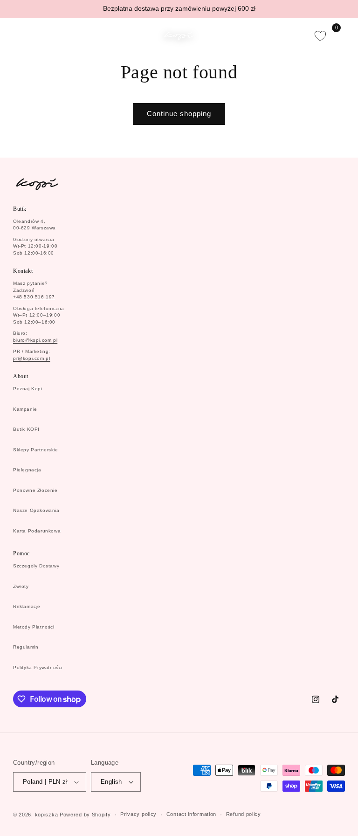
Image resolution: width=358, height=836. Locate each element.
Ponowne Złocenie (35, 490)
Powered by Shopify (85, 814)
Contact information (191, 814)
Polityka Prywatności (37, 667)
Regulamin (25, 646)
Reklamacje (27, 606)
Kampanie (25, 409)
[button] (19, 36)
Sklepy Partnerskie (35, 449)
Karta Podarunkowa (37, 530)
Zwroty (21, 586)
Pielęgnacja (27, 469)
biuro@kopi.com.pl (35, 340)
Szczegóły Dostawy (36, 565)
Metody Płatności (34, 626)
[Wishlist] (320, 36)
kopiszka (46, 814)
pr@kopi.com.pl (31, 358)
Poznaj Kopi (27, 388)
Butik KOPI (26, 429)
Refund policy (243, 814)
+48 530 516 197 (34, 296)
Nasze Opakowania (36, 510)
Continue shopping (179, 113)
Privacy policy (138, 814)
